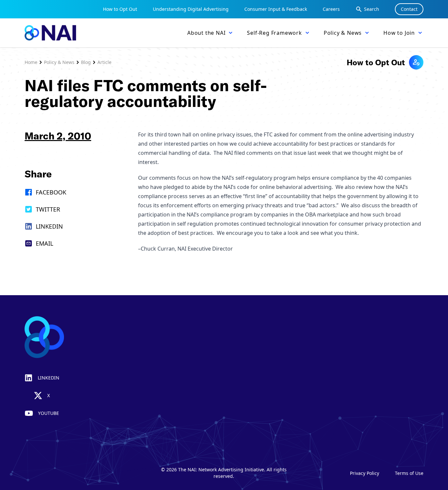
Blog (86, 62)
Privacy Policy (364, 473)
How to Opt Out (120, 9)
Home (31, 62)
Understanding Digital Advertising (191, 9)
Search (371, 9)
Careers (331, 9)
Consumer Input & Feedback (275, 9)
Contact (409, 9)
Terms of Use (409, 473)
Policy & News (59, 62)
